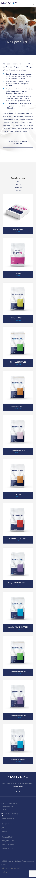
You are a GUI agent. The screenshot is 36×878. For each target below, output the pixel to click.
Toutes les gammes (18, 178)
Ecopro (18, 191)
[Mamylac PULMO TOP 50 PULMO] (18, 523)
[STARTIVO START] (18, 258)
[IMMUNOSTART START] (18, 214)
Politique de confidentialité (11, 868)
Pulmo (18, 184)
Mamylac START (7, 837)
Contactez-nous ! (18, 786)
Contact (4, 831)
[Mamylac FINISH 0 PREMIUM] (18, 435)
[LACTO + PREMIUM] (18, 479)
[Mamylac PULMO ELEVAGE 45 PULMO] (18, 567)
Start (18, 181)
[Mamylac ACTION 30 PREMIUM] (18, 391)
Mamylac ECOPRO (8, 848)
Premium (18, 187)
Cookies (4, 872)
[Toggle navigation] (33, 3)
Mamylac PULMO (8, 844)
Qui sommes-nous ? (8, 824)
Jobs (3, 828)
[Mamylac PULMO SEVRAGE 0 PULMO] (18, 612)
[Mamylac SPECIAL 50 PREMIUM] (18, 302)
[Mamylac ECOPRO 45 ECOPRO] (18, 700)
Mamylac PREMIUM (8, 841)
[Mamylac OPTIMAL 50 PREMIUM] (18, 347)
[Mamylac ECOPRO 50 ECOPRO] (18, 656)
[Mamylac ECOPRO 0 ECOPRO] (18, 744)
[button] (18, 142)
